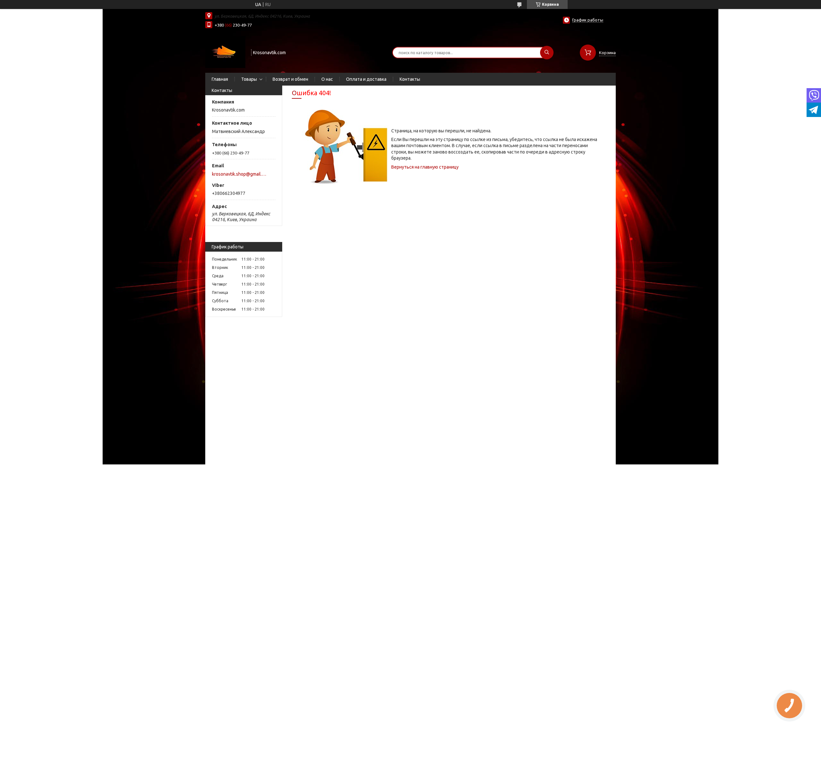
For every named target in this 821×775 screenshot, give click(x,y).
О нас (327, 79)
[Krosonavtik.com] (225, 52)
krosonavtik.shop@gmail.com (240, 174)
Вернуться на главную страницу (425, 167)
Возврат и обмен (290, 79)
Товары (249, 79)
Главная (220, 79)
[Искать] (547, 52)
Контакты (410, 79)
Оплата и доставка (366, 79)
